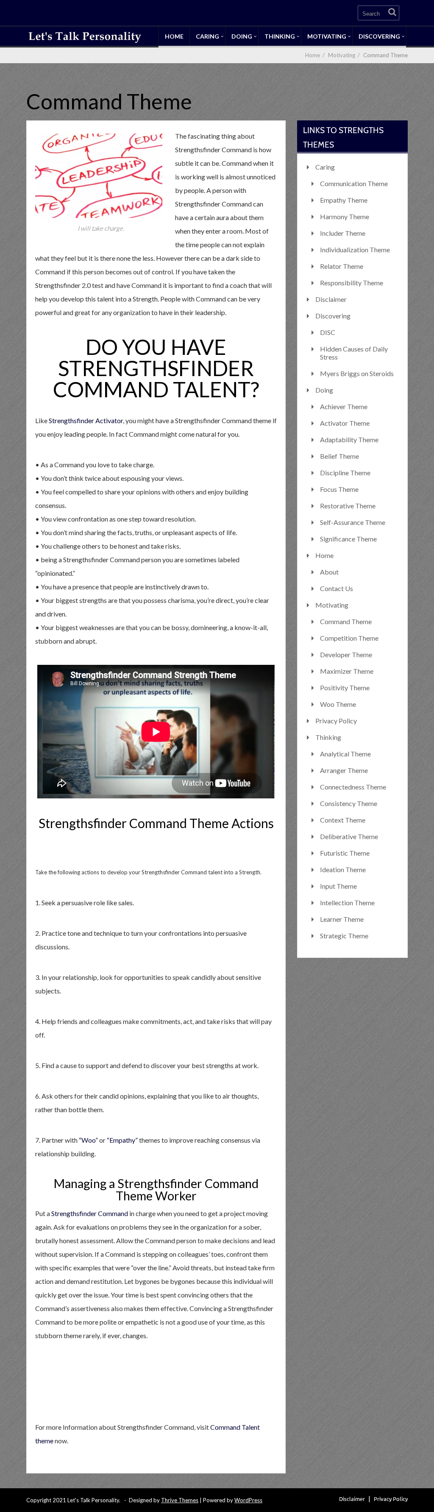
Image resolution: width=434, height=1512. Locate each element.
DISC (327, 332)
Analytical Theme (345, 754)
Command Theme (346, 621)
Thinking (279, 36)
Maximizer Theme (346, 671)
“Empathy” (122, 1140)
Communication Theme (354, 183)
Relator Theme (341, 266)
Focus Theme (339, 489)
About (329, 572)
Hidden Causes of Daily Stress (354, 353)
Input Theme (338, 886)
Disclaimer (331, 299)
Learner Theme (342, 919)
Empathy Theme (343, 200)
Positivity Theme (345, 687)
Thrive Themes (179, 1500)
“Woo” (88, 1140)
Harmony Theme (344, 216)
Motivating (326, 36)
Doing (241, 36)
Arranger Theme (344, 770)
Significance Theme (348, 539)
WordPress (248, 1500)
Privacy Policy (336, 721)
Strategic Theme (344, 936)
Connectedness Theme (353, 787)
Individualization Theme (355, 249)
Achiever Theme (343, 406)
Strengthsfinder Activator (86, 420)
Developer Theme (346, 654)
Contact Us (336, 588)
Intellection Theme (347, 902)
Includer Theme (342, 233)
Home (174, 36)
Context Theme (342, 820)
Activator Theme (345, 423)
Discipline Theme (345, 473)
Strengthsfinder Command (89, 1213)
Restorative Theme (348, 506)
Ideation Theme (343, 869)
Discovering (379, 36)
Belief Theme (339, 456)
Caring (207, 36)
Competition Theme (349, 638)
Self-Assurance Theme (352, 522)
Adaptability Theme (349, 439)
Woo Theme (338, 704)
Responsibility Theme (351, 283)
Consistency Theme (348, 803)
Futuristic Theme (345, 853)
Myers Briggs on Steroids (357, 373)
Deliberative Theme (349, 836)
